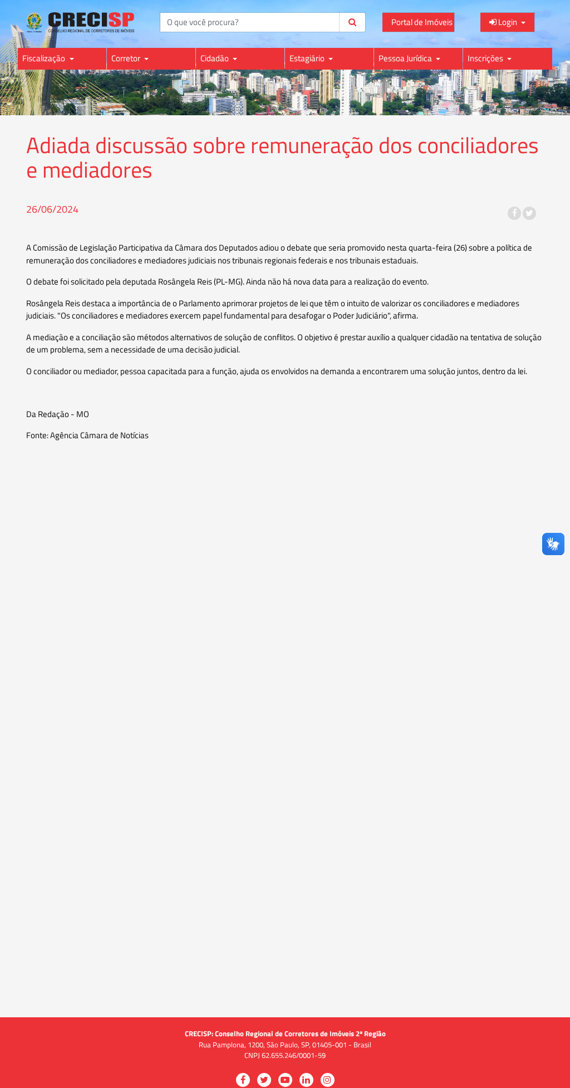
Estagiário (307, 58)
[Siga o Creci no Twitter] (529, 213)
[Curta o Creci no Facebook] (514, 213)
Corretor (126, 58)
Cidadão (215, 58)
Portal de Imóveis (422, 22)
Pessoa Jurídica (406, 58)
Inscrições (486, 58)
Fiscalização (44, 58)
